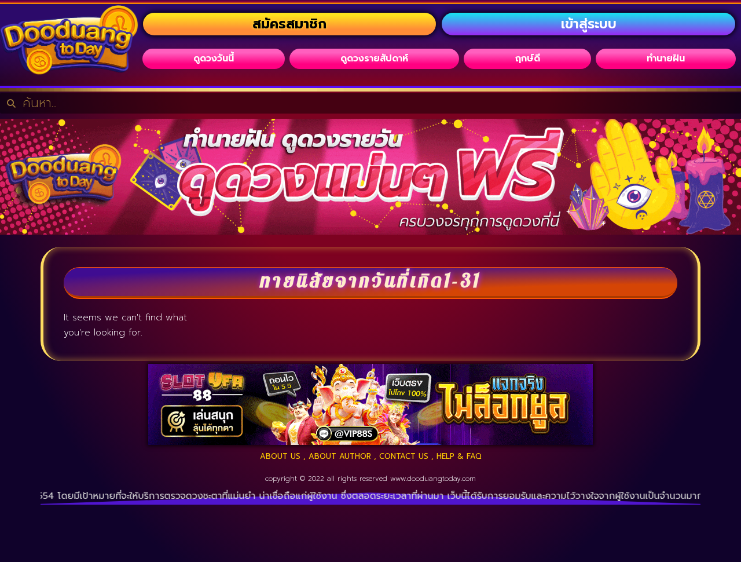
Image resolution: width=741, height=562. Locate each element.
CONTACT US (403, 456)
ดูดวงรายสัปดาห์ (374, 58)
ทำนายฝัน (666, 58)
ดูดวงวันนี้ (213, 58)
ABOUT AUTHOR (340, 456)
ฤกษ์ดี (527, 58)
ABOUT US (280, 456)
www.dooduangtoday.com (433, 478)
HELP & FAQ (459, 456)
